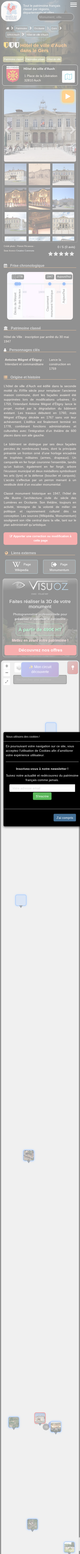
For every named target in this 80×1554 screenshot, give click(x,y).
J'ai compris (64, 817)
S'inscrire (42, 796)
